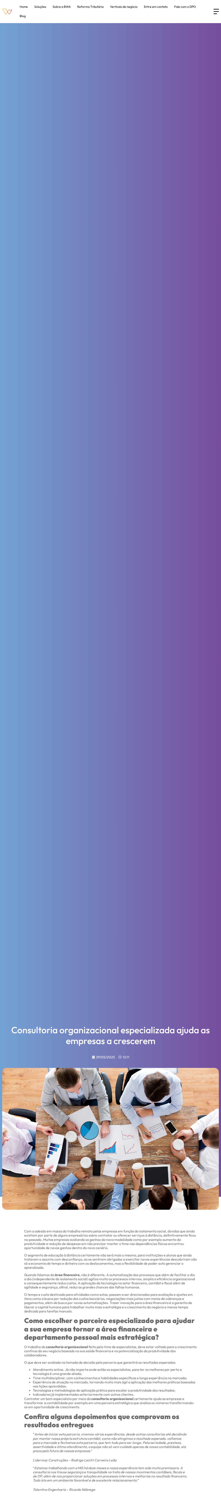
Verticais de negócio (123, 7)
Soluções (40, 7)
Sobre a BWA (62, 7)
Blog (23, 16)
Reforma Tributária (90, 7)
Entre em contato (156, 7)
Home (24, 7)
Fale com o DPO (185, 7)
